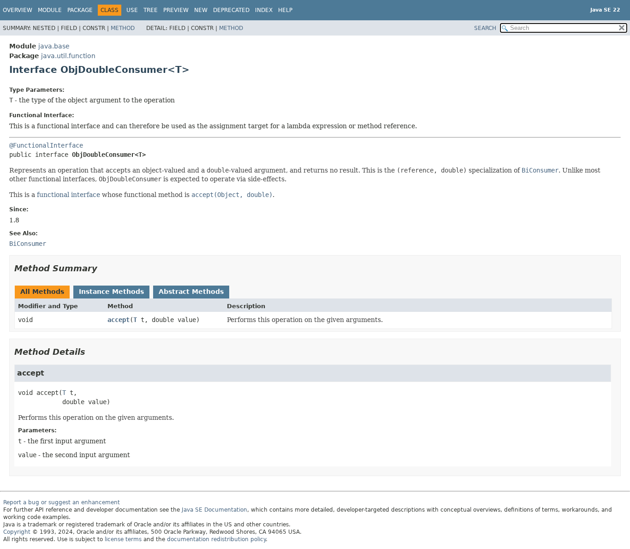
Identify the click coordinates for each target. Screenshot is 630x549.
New (201, 10)
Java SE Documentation (214, 510)
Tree (150, 10)
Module (50, 10)
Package (80, 10)
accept (118, 319)
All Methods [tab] (42, 291)
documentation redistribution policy (216, 539)
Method (123, 28)
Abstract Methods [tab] (191, 291)
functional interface (68, 194)
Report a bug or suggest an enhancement (61, 502)
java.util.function (68, 56)
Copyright (16, 532)
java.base (54, 46)
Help (285, 10)
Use (132, 10)
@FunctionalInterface (46, 145)
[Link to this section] (103, 268)
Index (264, 10)
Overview (17, 10)
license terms (123, 539)
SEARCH (485, 28)
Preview (176, 10)
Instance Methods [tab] (111, 291)
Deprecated (231, 10)
